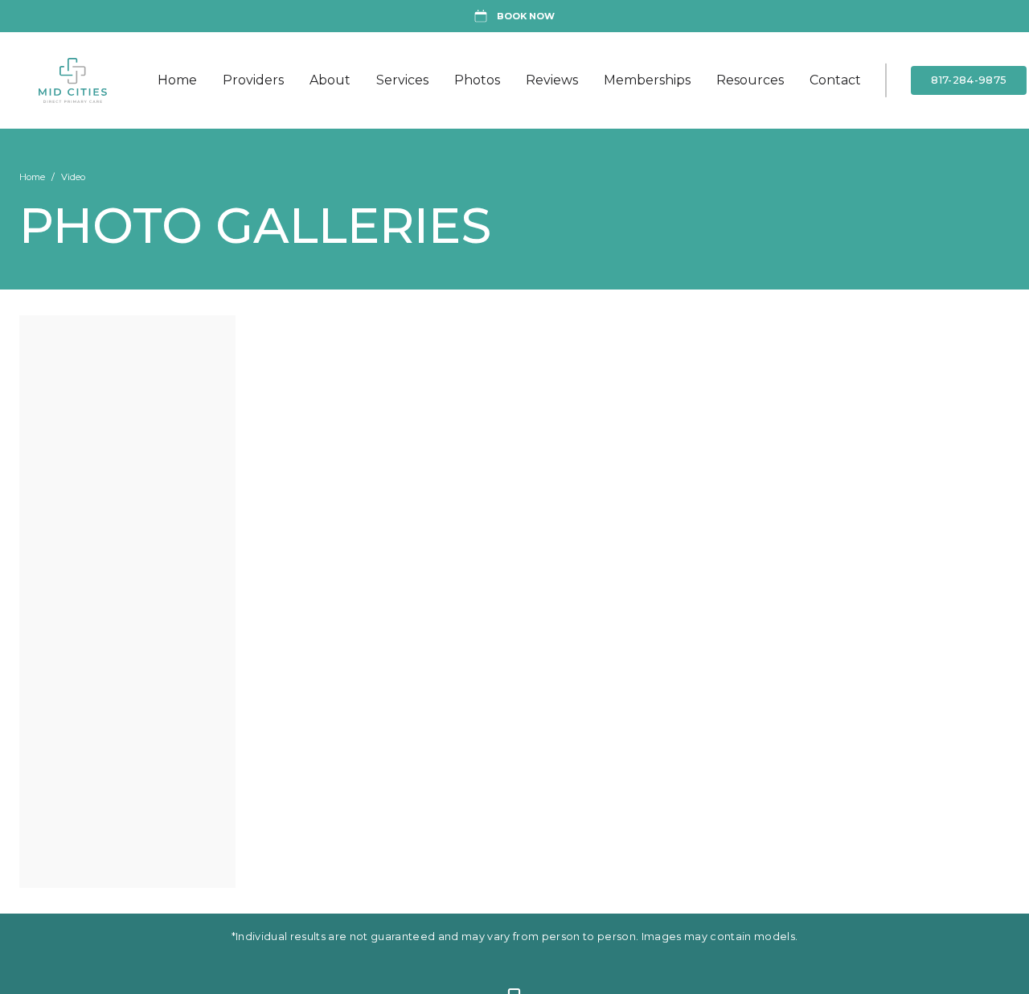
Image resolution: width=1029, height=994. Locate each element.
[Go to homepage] (86, 80)
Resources (750, 80)
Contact (835, 80)
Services (402, 80)
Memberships (647, 80)
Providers (253, 80)
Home (177, 80)
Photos (477, 80)
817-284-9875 (968, 80)
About (330, 80)
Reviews (552, 80)
